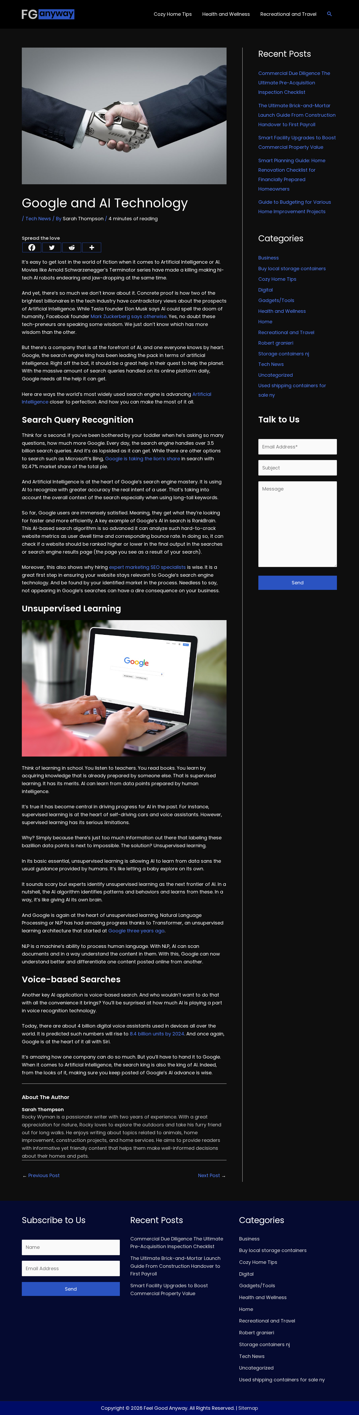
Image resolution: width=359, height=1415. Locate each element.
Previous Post (41, 1175)
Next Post (212, 1175)
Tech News (38, 218)
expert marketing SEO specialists (147, 567)
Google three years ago (136, 930)
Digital (265, 290)
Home (265, 321)
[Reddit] (71, 247)
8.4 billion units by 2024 (157, 1033)
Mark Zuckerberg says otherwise (129, 316)
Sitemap (248, 1408)
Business (268, 257)
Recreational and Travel (286, 332)
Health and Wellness (282, 311)
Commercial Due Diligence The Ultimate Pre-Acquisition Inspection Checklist (294, 82)
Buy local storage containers (292, 268)
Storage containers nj (283, 353)
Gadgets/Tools (276, 300)
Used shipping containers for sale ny (282, 1379)
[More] (91, 247)
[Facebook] (31, 247)
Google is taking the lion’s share (142, 458)
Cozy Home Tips (277, 279)
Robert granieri (275, 343)
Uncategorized (275, 375)
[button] (329, 14)
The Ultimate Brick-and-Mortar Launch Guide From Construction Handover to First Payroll (297, 115)
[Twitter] (51, 247)
